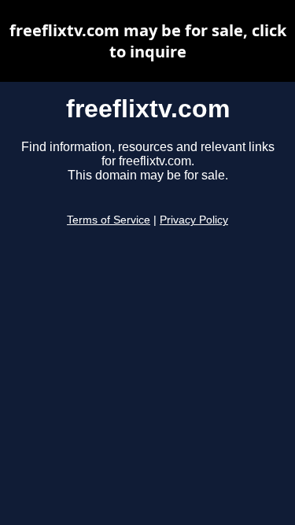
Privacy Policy (194, 220)
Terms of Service (108, 220)
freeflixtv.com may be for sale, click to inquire (147, 41)
